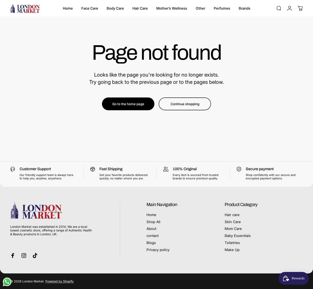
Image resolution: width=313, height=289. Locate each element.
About (151, 229)
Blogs (151, 243)
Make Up (232, 250)
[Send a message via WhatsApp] (7, 282)
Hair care (232, 215)
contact (152, 236)
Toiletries (232, 243)
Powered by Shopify (59, 281)
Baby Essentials (238, 236)
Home (151, 215)
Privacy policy (157, 250)
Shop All (153, 222)
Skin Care (233, 222)
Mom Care (233, 229)
